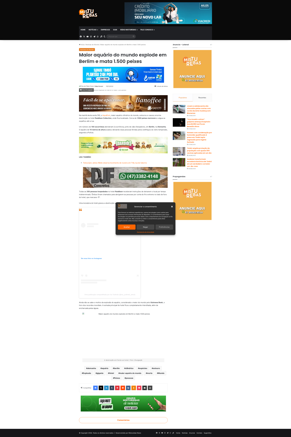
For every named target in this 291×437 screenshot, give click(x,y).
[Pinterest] (117, 388)
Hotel (111, 373)
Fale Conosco (146, 30)
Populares (183, 98)
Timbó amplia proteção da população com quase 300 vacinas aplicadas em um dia (199, 150)
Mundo (161, 373)
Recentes (202, 98)
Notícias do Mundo (92, 44)
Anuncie (192, 433)
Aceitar (127, 227)
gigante (100, 373)
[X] (101, 388)
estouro (156, 368)
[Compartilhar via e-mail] (144, 388)
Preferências (164, 227)
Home (83, 30)
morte (149, 373)
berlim (117, 368)
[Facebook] (95, 388)
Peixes (117, 378)
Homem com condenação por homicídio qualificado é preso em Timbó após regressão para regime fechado (199, 137)
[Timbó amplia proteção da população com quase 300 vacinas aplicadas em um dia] (179, 151)
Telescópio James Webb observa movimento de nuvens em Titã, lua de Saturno (115, 163)
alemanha (91, 368)
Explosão (87, 373)
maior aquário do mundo (130, 373)
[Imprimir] (150, 388)
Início (82, 44)
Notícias (92, 30)
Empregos (105, 30)
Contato (199, 433)
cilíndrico (129, 368)
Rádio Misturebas (128, 30)
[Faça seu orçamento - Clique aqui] (125, 177)
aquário (105, 368)
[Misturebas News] (88, 13)
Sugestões (207, 433)
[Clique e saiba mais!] (123, 74)
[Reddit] (122, 388)
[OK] (133, 388)
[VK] (128, 388)
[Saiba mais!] (123, 145)
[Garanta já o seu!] (123, 103)
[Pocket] (139, 388)
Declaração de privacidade (145, 232)
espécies (143, 368)
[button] (172, 206)
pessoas (129, 378)
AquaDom (106, 115)
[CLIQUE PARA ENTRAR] (123, 403)
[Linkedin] (106, 388)
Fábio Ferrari (99, 86)
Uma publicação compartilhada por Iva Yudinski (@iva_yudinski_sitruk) (109, 294)
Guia (115, 30)
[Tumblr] (112, 388)
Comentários (123, 420)
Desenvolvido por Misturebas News (128, 433)
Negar (145, 227)
